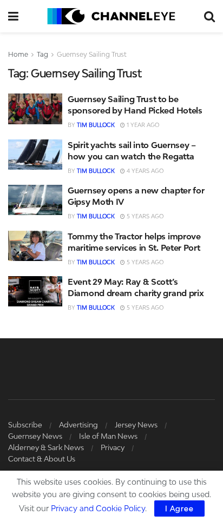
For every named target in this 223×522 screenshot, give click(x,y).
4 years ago (144, 171)
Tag (42, 54)
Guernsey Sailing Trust (92, 54)
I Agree (179, 508)
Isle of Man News (108, 436)
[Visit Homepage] (111, 16)
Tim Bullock (96, 125)
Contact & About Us (41, 458)
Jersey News (136, 424)
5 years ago (144, 216)
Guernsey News (35, 436)
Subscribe (25, 424)
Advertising (78, 424)
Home (18, 54)
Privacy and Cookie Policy (98, 508)
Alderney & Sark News (46, 447)
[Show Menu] (13, 16)
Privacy (112, 447)
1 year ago (142, 125)
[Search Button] (209, 16)
